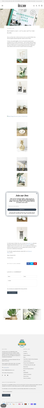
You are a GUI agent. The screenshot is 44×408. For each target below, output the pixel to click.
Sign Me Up (21, 209)
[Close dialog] (36, 193)
